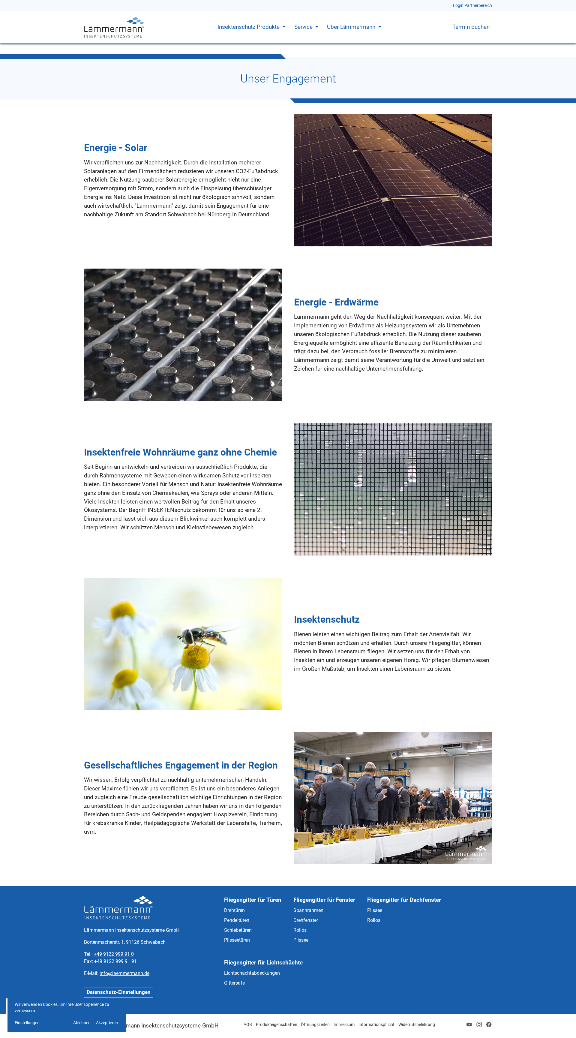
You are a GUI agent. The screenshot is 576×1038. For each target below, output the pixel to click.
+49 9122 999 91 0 (114, 954)
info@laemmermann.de (124, 973)
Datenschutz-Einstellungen (119, 992)
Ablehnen (82, 1022)
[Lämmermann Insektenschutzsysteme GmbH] (114, 27)
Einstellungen (27, 1022)
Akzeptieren (107, 1022)
